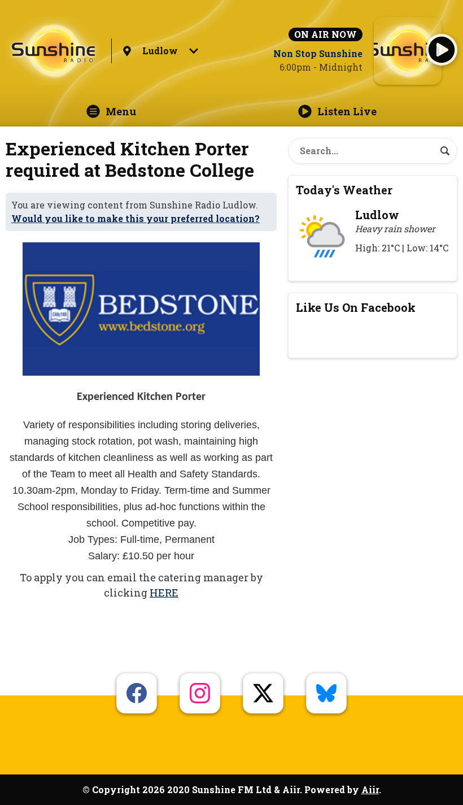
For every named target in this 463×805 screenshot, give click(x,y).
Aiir (370, 789)
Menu (121, 111)
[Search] (445, 151)
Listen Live (347, 111)
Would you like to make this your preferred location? (135, 218)
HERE (164, 592)
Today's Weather (344, 189)
